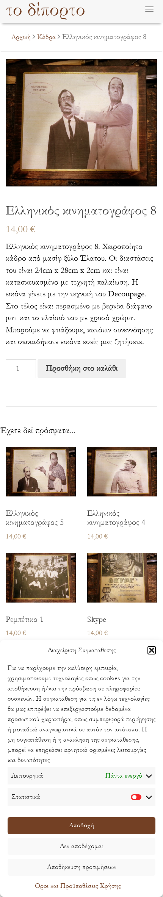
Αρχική (21, 37)
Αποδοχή (81, 825)
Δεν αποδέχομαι (81, 846)
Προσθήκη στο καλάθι (82, 368)
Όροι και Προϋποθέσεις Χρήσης (78, 886)
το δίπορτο (45, 10)
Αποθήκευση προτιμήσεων (81, 867)
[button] (151, 650)
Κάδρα (46, 37)
